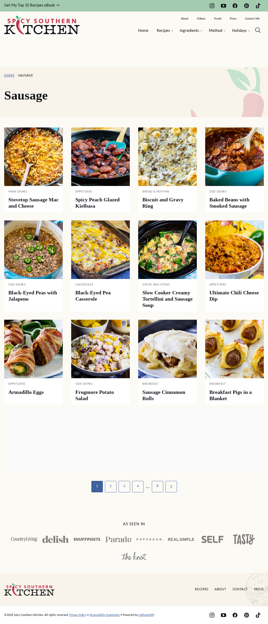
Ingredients (189, 31)
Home (143, 31)
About (184, 18)
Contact (240, 589)
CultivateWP (146, 615)
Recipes (163, 31)
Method (215, 31)
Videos (201, 18)
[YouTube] (223, 5)
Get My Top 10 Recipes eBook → (31, 5)
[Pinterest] (246, 5)
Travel (217, 18)
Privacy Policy (77, 615)
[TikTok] (258, 5)
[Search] (258, 30)
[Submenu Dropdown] (172, 30)
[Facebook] (235, 5)
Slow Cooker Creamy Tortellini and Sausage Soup (167, 299)
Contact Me (252, 18)
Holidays (239, 31)
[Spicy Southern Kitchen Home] (42, 25)
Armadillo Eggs (26, 392)
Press (233, 18)
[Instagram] (212, 5)
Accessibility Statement (105, 615)
